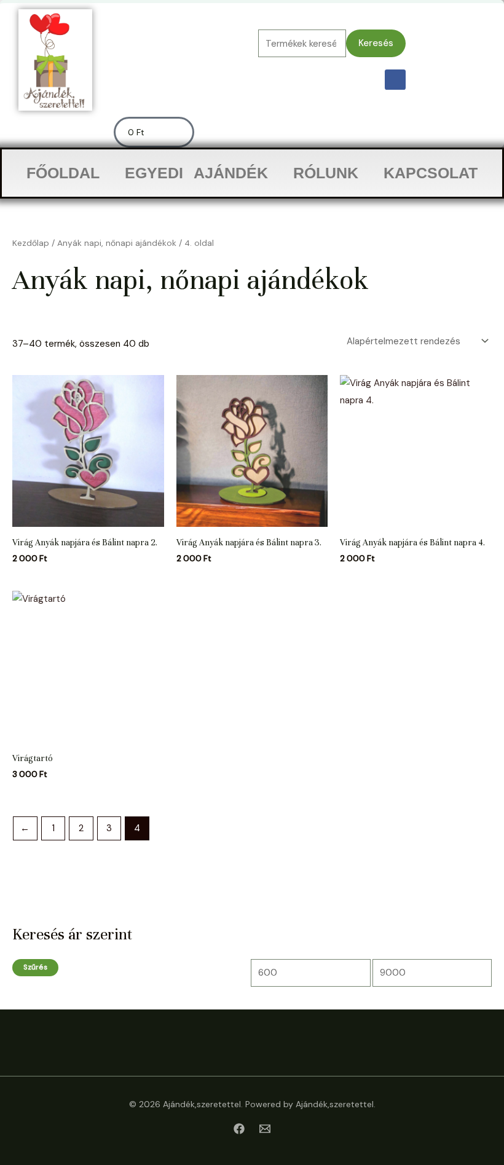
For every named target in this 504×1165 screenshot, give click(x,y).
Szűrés (35, 967)
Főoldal (63, 172)
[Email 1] (264, 1128)
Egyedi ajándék (196, 172)
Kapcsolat (431, 172)
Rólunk (325, 172)
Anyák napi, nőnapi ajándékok (116, 242)
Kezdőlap (30, 242)
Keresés (375, 43)
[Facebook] (239, 1128)
